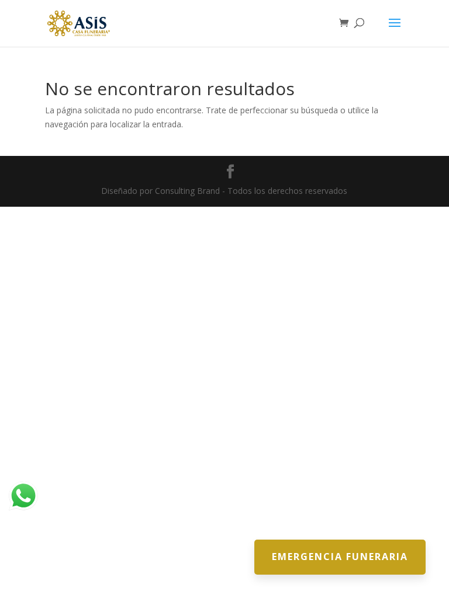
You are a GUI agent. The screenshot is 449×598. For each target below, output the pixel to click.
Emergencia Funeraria (340, 556)
